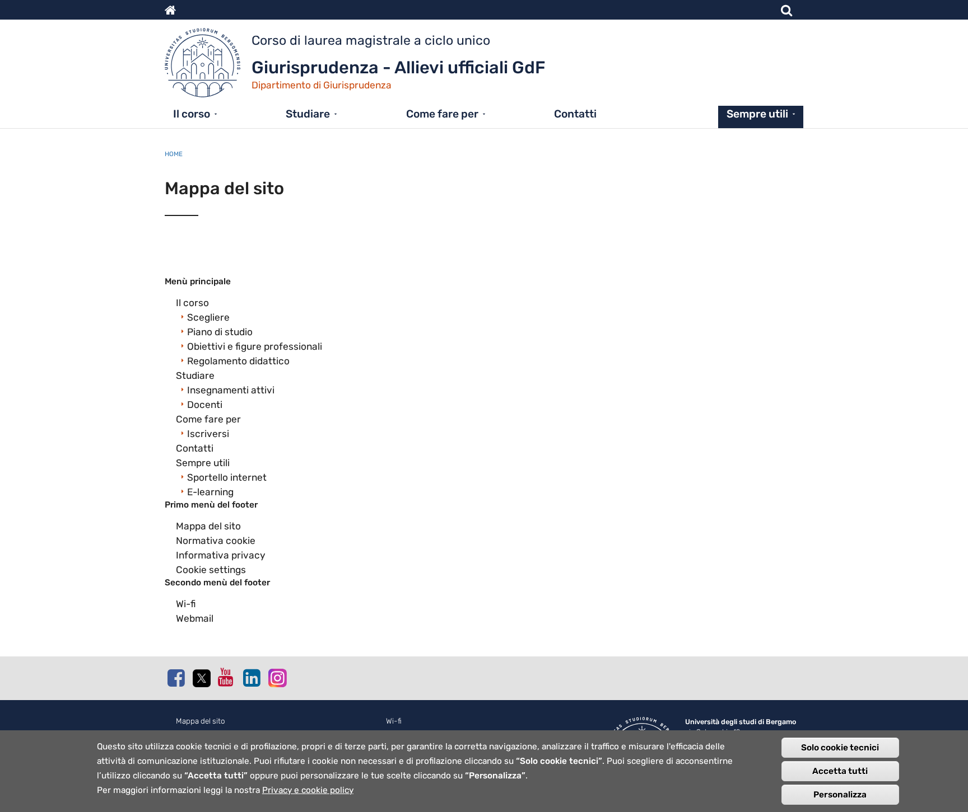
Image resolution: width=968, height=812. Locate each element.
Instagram (277, 677)
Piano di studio (220, 331)
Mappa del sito (208, 526)
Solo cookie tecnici (840, 748)
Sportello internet (227, 477)
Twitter (201, 678)
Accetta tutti (840, 771)
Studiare (308, 113)
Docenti (204, 404)
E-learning (210, 491)
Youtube (226, 677)
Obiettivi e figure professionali (254, 346)
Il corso (191, 113)
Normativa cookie (215, 540)
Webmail (194, 618)
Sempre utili (757, 113)
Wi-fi (186, 603)
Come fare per (442, 113)
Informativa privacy (221, 555)
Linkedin (251, 677)
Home (174, 154)
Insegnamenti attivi (230, 390)
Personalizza (840, 795)
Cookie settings (211, 569)
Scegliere (208, 317)
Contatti (575, 113)
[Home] (208, 65)
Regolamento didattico (238, 361)
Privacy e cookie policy (307, 790)
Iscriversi (208, 433)
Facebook (176, 677)
